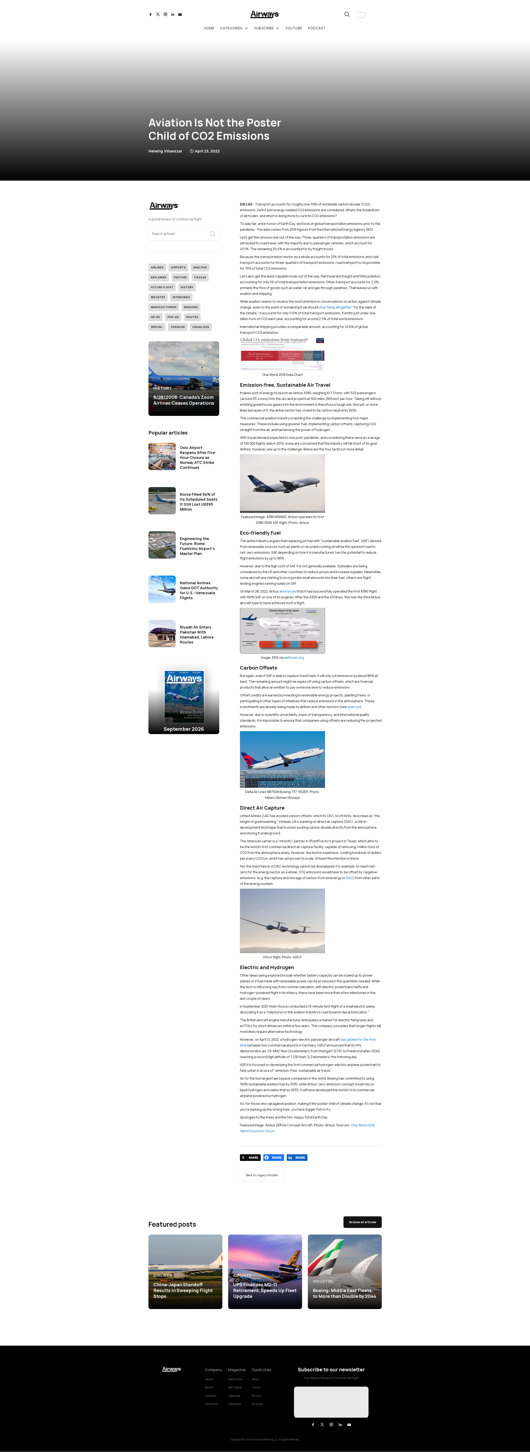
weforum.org (294, 657)
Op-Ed (155, 317)
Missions (191, 307)
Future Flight (162, 287)
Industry (158, 297)
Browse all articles (362, 1222)
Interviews (181, 297)
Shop (255, 1379)
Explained (159, 277)
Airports (178, 267)
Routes (192, 317)
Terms (256, 1387)
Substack (234, 1404)
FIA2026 (200, 277)
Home (209, 28)
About (209, 1379)
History (187, 287)
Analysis (200, 267)
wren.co (353, 706)
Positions (211, 1404)
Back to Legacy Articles (262, 1175)
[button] (361, 15)
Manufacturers (164, 307)
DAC (349, 878)
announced (288, 591)
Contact (211, 1396)
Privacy (256, 1396)
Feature (180, 277)
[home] (265, 15)
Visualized (200, 327)
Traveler (177, 327)
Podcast (257, 1404)
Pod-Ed (173, 317)
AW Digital (235, 1387)
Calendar (234, 1396)
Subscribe (235, 1379)
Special (157, 327)
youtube (293, 28)
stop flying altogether (335, 307)
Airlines (157, 267)
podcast (317, 28)
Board (209, 1387)
